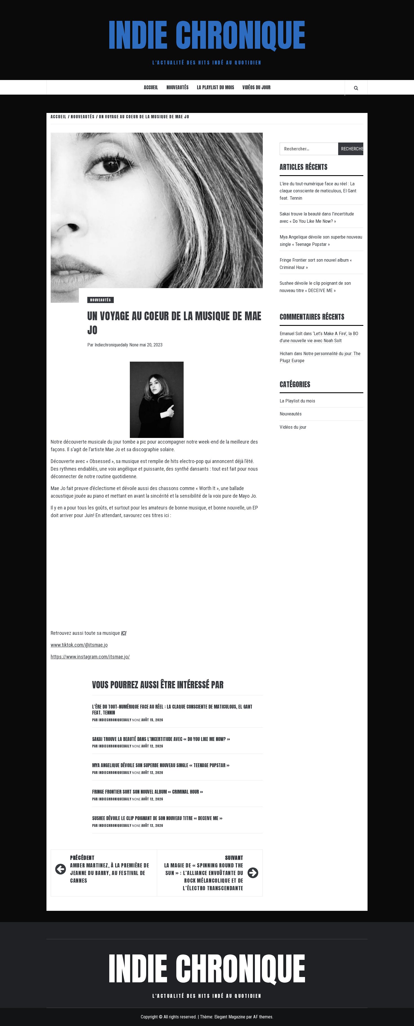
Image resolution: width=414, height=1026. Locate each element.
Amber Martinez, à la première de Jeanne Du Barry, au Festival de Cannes (109, 869)
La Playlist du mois (215, 87)
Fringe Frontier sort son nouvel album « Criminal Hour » (147, 791)
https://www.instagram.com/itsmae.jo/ (90, 657)
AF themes (262, 1017)
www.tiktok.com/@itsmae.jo (79, 645)
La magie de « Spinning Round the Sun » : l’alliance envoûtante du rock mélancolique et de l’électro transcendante (203, 873)
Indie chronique (207, 35)
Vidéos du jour (256, 87)
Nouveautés (177, 87)
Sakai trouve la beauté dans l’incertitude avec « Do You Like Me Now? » (161, 739)
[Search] (356, 87)
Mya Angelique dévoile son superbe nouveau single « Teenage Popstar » (161, 765)
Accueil (151, 87)
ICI (123, 633)
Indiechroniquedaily (112, 345)
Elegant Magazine (229, 1017)
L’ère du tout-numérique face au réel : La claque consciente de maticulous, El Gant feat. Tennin (172, 709)
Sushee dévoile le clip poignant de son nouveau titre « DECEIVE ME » (157, 818)
